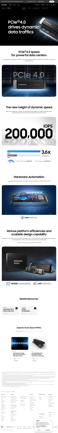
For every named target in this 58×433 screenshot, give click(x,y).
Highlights (40, 416)
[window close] (50, 420)
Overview (23, 8)
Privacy (18, 426)
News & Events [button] (37, 4)
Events (40, 398)
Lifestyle (2, 420)
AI (1, 414)
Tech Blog (40, 399)
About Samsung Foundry (32, 397)
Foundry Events (32, 402)
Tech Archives (32, 407)
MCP (2, 403)
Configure (39, 430)
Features (29, 8)
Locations (50, 412)
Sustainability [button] (43, 4)
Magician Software (13, 419)
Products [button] (10, 4)
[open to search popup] (51, 4)
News (40, 396)
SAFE (31, 401)
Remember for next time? (32, 1)
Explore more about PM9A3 (29, 328)
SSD (18, 358)
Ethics (49, 404)
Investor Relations (51, 403)
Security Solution (4, 408)
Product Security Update (13, 402)
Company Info (51, 396)
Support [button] (14, 4)
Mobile (2, 419)
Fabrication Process (14, 407)
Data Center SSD (4, 8)
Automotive (3, 416)
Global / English (41, 1)
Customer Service (13, 399)
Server (2, 415)
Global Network (22, 401)
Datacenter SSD (16, 360)
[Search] (16, 331)
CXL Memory (3, 401)
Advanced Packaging (33, 400)
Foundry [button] (18, 4)
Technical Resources (14, 406)
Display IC (2, 406)
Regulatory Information (14, 400)
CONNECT (31, 409)
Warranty (12, 418)
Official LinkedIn (54, 427)
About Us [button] (48, 4)
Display (2, 410)
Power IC (2, 409)
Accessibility (28, 426)
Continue (51, 1)
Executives (50, 400)
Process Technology (33, 398)
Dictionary (12, 408)
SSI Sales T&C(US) (19, 428)
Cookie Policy (38, 426)
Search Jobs (50, 416)
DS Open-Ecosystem (23, 398)
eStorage (2, 400)
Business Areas (51, 399)
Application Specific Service (33, 406)
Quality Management (14, 398)
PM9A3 (15, 358)
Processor (2, 404)
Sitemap (34, 428)
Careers (50, 414)
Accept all (48, 430)
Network (2, 417)
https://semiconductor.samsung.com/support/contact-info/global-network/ (13, 383)
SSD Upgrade (13, 420)
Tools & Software (13, 414)
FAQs (11, 417)
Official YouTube (56, 427)
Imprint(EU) (33, 426)
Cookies (24, 426)
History (50, 401)
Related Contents (45, 8)
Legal (21, 426)
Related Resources (36, 8)
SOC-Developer (22, 405)
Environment (41, 417)
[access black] (1, 426)
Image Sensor (3, 405)
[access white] (3, 426)
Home (2, 391)
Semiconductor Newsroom (51, 406)
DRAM (2, 398)
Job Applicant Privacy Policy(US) (27, 428)
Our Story (50, 398)
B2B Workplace (22, 404)
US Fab (31, 408)
